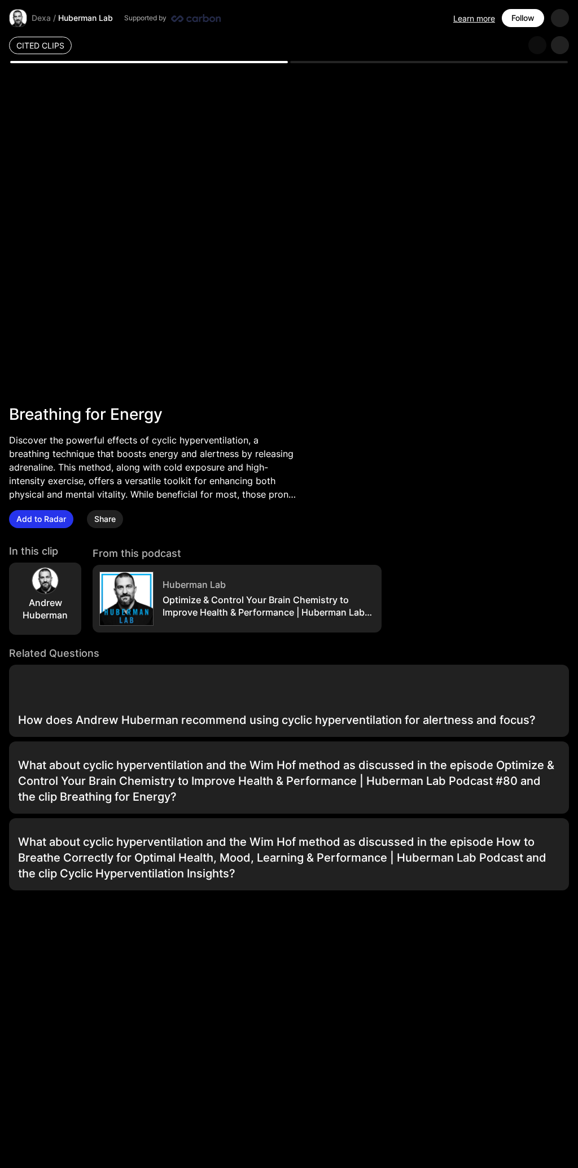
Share (105, 519)
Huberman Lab (85, 18)
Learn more (474, 18)
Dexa (41, 18)
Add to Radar (41, 519)
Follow (523, 18)
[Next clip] (560, 45)
